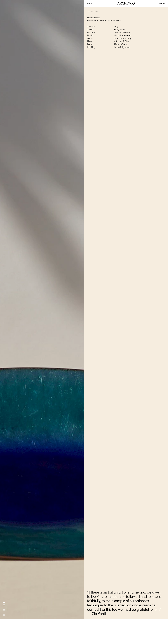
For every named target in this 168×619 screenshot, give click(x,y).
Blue (116, 29)
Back (89, 3)
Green (122, 29)
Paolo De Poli (93, 17)
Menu (162, 3)
